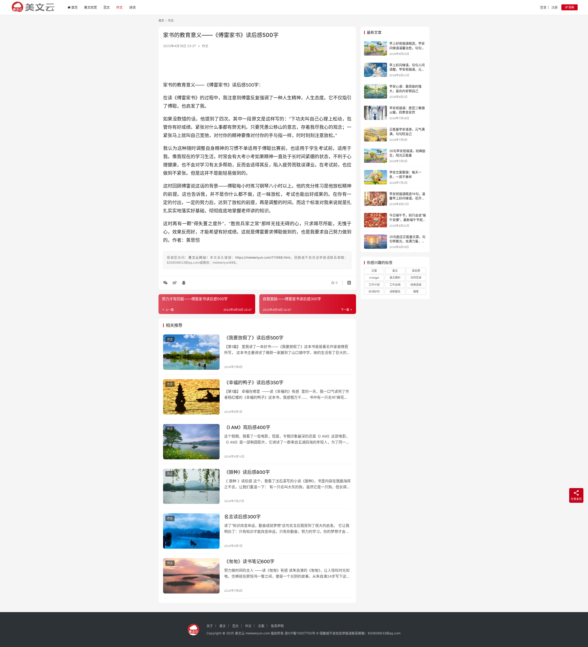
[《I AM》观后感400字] (191, 441)
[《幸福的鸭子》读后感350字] (191, 397)
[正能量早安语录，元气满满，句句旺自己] (375, 134)
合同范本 (415, 277)
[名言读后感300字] (191, 531)
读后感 (416, 270)
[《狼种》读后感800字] (191, 486)
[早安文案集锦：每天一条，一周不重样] (375, 177)
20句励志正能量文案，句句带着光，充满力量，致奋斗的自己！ (407, 241)
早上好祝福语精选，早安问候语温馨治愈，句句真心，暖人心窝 (407, 47)
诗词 (132, 7)
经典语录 (415, 284)
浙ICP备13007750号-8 (302, 633)
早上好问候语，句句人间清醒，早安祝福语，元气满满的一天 (407, 69)
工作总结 (395, 284)
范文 (106, 7)
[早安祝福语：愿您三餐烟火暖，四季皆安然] (375, 113)
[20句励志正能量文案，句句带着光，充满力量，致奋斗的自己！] (375, 242)
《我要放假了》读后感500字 (253, 338)
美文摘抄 (395, 277)
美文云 (240, 633)
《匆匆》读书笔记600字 (249, 561)
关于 (209, 626)
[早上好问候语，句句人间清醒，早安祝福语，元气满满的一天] (375, 70)
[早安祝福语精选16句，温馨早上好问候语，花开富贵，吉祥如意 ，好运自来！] (375, 199)
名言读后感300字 (242, 517)
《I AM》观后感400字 (247, 427)
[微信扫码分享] (166, 283)
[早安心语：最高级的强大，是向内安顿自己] (375, 91)
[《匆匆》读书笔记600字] (191, 575)
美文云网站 (197, 257)
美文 (395, 270)
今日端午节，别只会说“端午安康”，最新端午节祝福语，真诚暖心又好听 (407, 219)
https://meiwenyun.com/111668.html (262, 257)
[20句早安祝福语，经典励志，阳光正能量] (375, 156)
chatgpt (374, 277)
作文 (119, 7)
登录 (543, 7)
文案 (374, 270)
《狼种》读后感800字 (247, 472)
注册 (554, 7)
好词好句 (374, 291)
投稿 (571, 7)
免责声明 (277, 626)
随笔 (416, 291)
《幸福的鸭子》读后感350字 (253, 382)
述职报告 (395, 291)
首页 (74, 7)
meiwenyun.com (258, 633)
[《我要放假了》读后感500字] (191, 352)
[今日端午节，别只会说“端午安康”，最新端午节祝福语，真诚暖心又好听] (375, 220)
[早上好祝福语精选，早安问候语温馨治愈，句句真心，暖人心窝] (375, 48)
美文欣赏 (90, 7)
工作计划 (374, 284)
